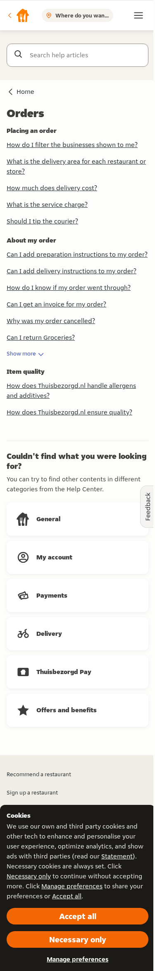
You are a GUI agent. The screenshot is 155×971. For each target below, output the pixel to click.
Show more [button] (21, 353)
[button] (18, 15)
